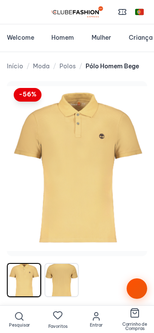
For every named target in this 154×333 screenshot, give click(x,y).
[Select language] (139, 12)
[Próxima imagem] (131, 168)
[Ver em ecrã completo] (131, 96)
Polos (67, 66)
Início (15, 66)
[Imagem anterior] (22, 168)
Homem (62, 37)
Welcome (20, 37)
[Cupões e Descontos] (122, 12)
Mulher (101, 37)
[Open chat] (137, 288)
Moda (41, 66)
